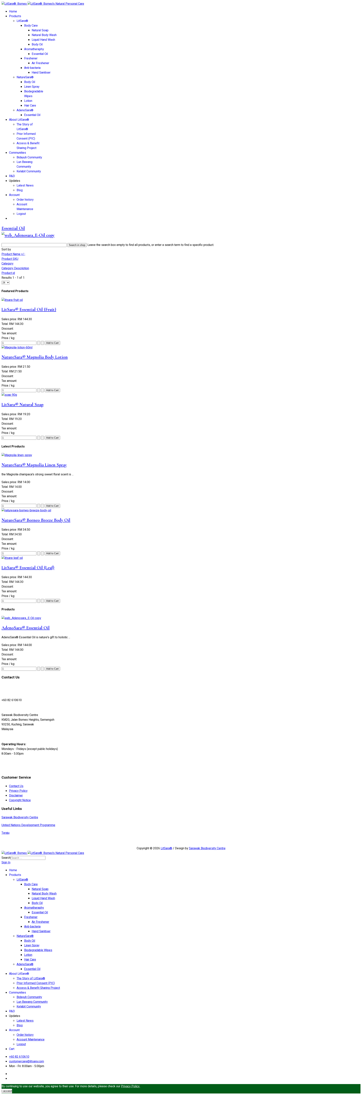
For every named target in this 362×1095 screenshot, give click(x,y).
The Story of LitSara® (25, 126)
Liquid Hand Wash (43, 40)
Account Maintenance (25, 206)
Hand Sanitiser (41, 72)
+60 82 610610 (19, 1056)
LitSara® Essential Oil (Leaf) (28, 567)
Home (13, 11)
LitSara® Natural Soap (22, 404)
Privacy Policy (18, 791)
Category (7, 263)
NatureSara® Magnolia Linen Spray (34, 465)
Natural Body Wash (44, 35)
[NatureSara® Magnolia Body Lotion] (17, 347)
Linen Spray (31, 86)
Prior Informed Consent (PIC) (26, 136)
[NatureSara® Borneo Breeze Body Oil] (26, 510)
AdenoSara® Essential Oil (26, 628)
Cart (11, 1049)
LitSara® (22, 21)
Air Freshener (40, 63)
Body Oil (37, 44)
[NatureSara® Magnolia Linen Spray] (17, 455)
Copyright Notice (20, 800)
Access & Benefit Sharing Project (28, 145)
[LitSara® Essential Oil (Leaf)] (12, 558)
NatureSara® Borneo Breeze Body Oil (36, 520)
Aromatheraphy (34, 49)
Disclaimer (16, 795)
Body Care (31, 25)
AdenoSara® (25, 110)
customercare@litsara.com (26, 1061)
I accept (7, 1091)
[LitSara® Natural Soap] (9, 395)
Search (6, 858)
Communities (17, 152)
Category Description (15, 268)
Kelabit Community (29, 171)
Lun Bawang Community (24, 164)
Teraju (5, 833)
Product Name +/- (13, 254)
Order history (25, 199)
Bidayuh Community (29, 157)
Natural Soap (40, 30)
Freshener (31, 58)
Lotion (28, 101)
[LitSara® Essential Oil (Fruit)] (12, 300)
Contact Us (16, 786)
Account (14, 195)
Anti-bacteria (32, 68)
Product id (8, 273)
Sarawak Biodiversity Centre (20, 817)
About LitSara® (19, 119)
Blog (20, 190)
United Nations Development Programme (28, 825)
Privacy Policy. (130, 1086)
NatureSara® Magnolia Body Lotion (35, 357)
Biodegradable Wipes (38, 950)
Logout (21, 214)
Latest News (25, 185)
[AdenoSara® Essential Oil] (21, 618)
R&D (12, 176)
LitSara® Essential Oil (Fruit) (29, 309)
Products (15, 16)
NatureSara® (25, 77)
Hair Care (30, 105)
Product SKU (10, 259)
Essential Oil (40, 54)
